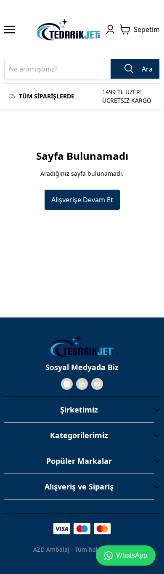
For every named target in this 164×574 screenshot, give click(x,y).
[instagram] (67, 384)
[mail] (97, 384)
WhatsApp (131, 555)
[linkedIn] (82, 384)
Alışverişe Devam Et (82, 199)
